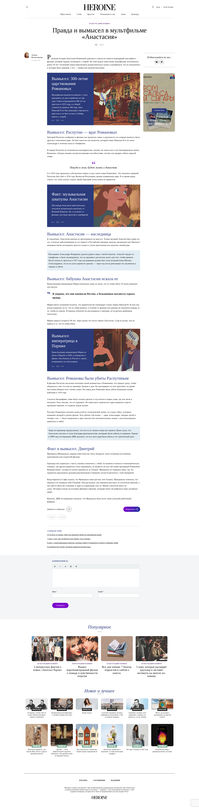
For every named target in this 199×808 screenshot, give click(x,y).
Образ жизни (65, 14)
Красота (90, 14)
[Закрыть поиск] (194, 5)
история (51, 517)
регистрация (168, 7)
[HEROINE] (99, 7)
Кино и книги (104, 23)
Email (101, 592)
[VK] (156, 62)
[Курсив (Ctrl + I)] (60, 566)
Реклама (83, 780)
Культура (135, 14)
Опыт (123, 14)
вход (158, 7)
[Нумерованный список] (76, 566)
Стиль (79, 14)
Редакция (115, 780)
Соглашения (99, 780)
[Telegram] (161, 62)
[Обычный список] (71, 566)
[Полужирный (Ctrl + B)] (55, 566)
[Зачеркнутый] (65, 566)
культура (62, 517)
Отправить (60, 605)
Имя (54, 592)
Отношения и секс (107, 14)
